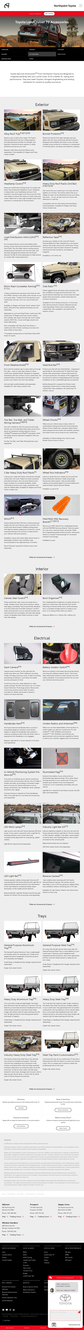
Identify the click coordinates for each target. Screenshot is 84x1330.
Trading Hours (15, 1216)
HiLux (46, 1252)
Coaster (47, 1263)
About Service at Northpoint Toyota (29, 1291)
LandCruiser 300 (28, 1276)
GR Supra (68, 1260)
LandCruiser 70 (30, 1194)
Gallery (4, 54)
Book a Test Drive (63, 1110)
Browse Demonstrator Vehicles (9, 1293)
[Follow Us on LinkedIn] (14, 1310)
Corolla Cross (27, 1271)
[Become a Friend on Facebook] (3, 1310)
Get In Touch (63, 1128)
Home (3, 1194)
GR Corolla (68, 1257)
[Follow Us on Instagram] (10, 1310)
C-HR (25, 1263)
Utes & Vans (20, 1194)
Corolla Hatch (7, 1255)
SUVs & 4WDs (28, 1248)
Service (26, 1283)
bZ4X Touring (27, 1257)
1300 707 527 (67, 1213)
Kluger (25, 1273)
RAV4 (25, 1252)
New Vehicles (11, 1194)
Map (4, 1216)
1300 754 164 (39, 1213)
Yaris (3, 1252)
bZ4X (25, 1255)
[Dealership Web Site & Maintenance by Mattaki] (6, 1320)
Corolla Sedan (7, 1260)
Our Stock (61, 54)
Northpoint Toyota (65, 5)
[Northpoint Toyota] (6, 5)
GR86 (67, 1255)
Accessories (34, 54)
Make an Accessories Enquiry (40, 557)
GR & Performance (73, 1248)
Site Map (5, 1316)
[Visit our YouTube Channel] (7, 1310)
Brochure (21, 1108)
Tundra (46, 1257)
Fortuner (26, 1265)
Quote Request (7, 1300)
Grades (32, 49)
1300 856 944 (11, 1231)
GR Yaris (68, 1252)
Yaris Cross (27, 1268)
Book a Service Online (30, 1287)
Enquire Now (6, 59)
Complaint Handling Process (29, 1316)
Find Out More (21, 1126)
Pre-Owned (7, 1283)
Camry (4, 1257)
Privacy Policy (14, 1316)
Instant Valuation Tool (9, 1297)
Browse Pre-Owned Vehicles (8, 1288)
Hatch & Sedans (9, 1248)
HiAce (46, 1260)
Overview (5, 49)
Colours (61, 49)
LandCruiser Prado (29, 1260)
